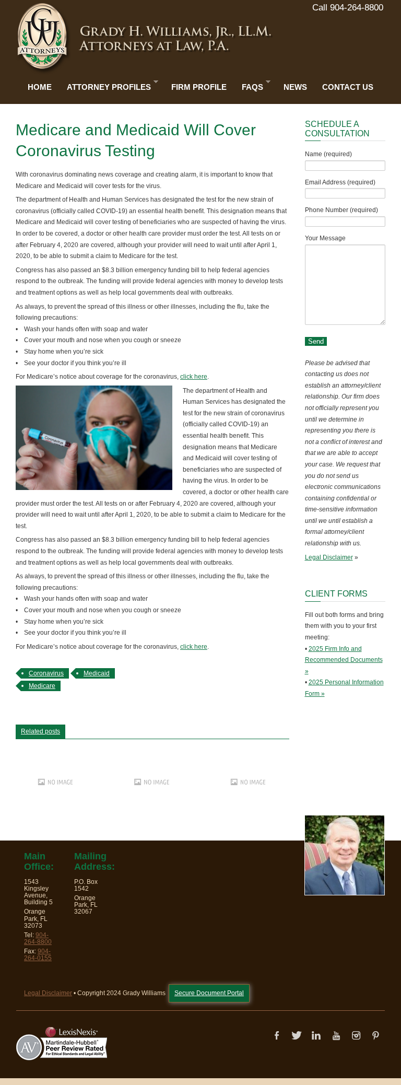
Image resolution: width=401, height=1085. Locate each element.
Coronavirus (46, 673)
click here (193, 376)
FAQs (250, 85)
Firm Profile (199, 87)
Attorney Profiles (106, 85)
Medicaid (97, 673)
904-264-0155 (38, 955)
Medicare (42, 686)
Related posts (40, 731)
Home (40, 87)
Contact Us (347, 87)
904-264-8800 (38, 938)
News (295, 87)
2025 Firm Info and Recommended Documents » (344, 660)
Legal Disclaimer (329, 557)
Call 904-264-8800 (347, 8)
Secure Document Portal (209, 993)
